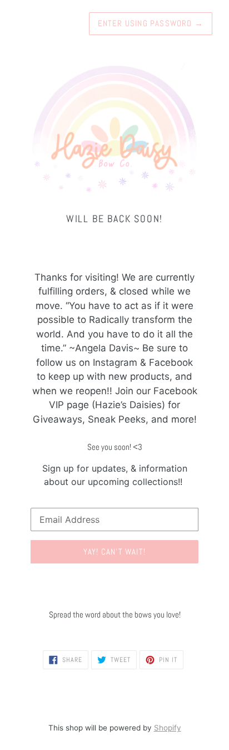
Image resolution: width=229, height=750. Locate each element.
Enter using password (150, 23)
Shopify (167, 727)
